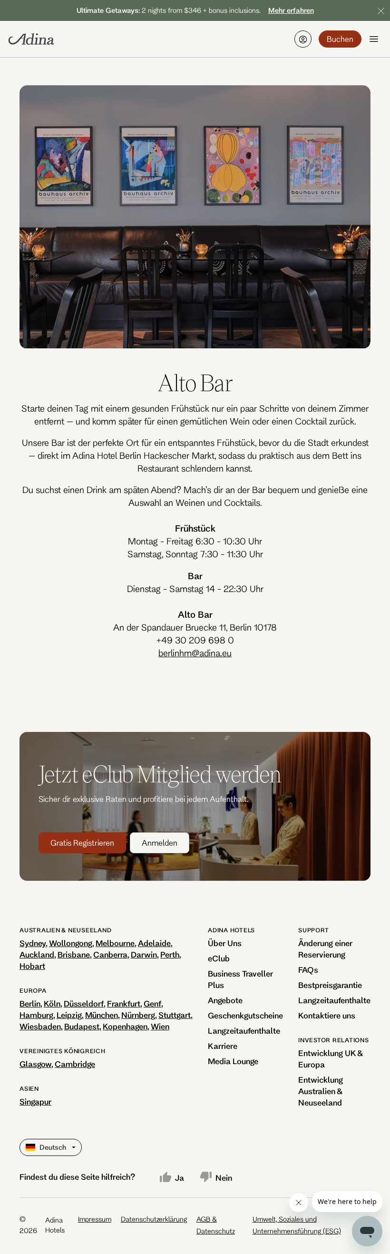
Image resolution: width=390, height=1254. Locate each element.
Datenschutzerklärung (154, 1219)
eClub (219, 958)
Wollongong (70, 943)
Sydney (33, 943)
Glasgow (35, 1063)
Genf (152, 1003)
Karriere (222, 1045)
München (101, 1014)
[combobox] (27, 1147)
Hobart (32, 965)
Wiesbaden (40, 1026)
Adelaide (154, 943)
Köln (52, 1003)
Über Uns (225, 943)
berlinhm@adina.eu (195, 653)
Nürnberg (138, 1014)
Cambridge (75, 1063)
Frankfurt (123, 1003)
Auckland (37, 954)
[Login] (303, 39)
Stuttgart (174, 1014)
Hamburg (36, 1014)
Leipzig (69, 1014)
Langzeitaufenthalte (244, 1030)
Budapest (81, 1026)
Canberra (110, 954)
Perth (169, 954)
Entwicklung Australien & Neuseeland (320, 1091)
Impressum (94, 1219)
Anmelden (159, 842)
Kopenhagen (125, 1026)
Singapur (35, 1101)
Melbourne (115, 943)
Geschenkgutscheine (245, 1015)
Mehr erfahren (291, 10)
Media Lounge (233, 1061)
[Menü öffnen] (373, 39)
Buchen (340, 38)
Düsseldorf (84, 1003)
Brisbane (74, 954)
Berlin (30, 1003)
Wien (160, 1026)
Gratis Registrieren (82, 842)
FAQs (308, 969)
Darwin (144, 954)
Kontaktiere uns (326, 1015)
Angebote (225, 1000)
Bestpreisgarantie (330, 984)
